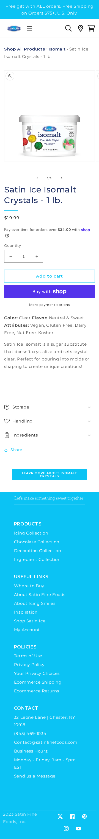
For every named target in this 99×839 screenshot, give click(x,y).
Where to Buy (29, 585)
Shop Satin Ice (29, 620)
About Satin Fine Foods (39, 594)
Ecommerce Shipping (38, 682)
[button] (29, 29)
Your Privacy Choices (37, 673)
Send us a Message (35, 776)
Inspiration (26, 612)
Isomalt (57, 49)
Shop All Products (24, 49)
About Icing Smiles (35, 603)
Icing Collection (31, 533)
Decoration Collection (37, 550)
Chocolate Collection (36, 541)
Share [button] (16, 449)
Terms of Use (28, 655)
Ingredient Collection (37, 559)
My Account (27, 629)
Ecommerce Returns (36, 690)
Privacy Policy (29, 664)
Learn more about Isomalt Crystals (49, 474)
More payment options (49, 305)
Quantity (12, 245)
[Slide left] (37, 178)
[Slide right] (62, 178)
